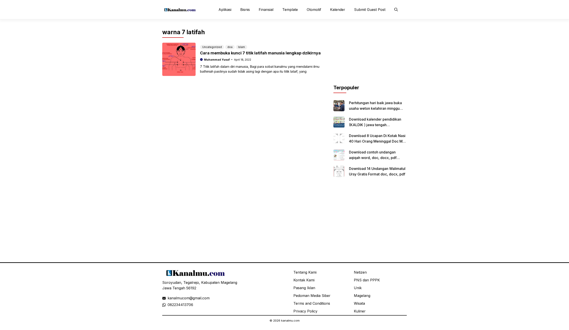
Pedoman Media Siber (312, 295)
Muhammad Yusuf (217, 59)
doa (229, 47)
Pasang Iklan (304, 288)
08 (170, 304)
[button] (396, 9)
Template (290, 9)
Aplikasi (224, 9)
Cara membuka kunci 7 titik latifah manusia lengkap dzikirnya (260, 53)
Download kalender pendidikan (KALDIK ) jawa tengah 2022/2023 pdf (375, 125)
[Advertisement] (370, 56)
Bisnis (245, 9)
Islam (241, 47)
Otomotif (314, 9)
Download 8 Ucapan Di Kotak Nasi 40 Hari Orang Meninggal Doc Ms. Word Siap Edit (377, 141)
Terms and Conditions (311, 303)
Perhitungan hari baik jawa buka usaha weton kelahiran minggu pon (375, 108)
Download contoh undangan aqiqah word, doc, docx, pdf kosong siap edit (373, 157)
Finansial (266, 9)
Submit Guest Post (369, 9)
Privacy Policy (305, 311)
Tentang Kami (305, 272)
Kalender (337, 9)
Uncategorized (212, 47)
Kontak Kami (304, 280)
